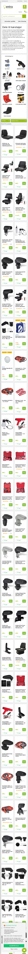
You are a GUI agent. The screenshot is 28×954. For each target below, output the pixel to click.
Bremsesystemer (21, 69)
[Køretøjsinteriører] (7, 87)
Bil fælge (7, 69)
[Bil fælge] (7, 63)
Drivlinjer (7, 80)
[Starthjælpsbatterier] (21, 98)
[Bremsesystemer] (21, 63)
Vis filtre (4, 120)
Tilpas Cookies (14, 949)
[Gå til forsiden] (2, 21)
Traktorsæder (7, 116)
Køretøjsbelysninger (21, 80)
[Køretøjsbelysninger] (21, 75)
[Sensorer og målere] (7, 98)
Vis (11, 151)
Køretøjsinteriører (7, 92)
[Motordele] (21, 87)
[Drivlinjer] (7, 75)
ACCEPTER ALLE (14, 945)
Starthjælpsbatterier (21, 104)
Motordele (20, 92)
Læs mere (6, 943)
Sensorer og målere (7, 104)
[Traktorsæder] (7, 110)
